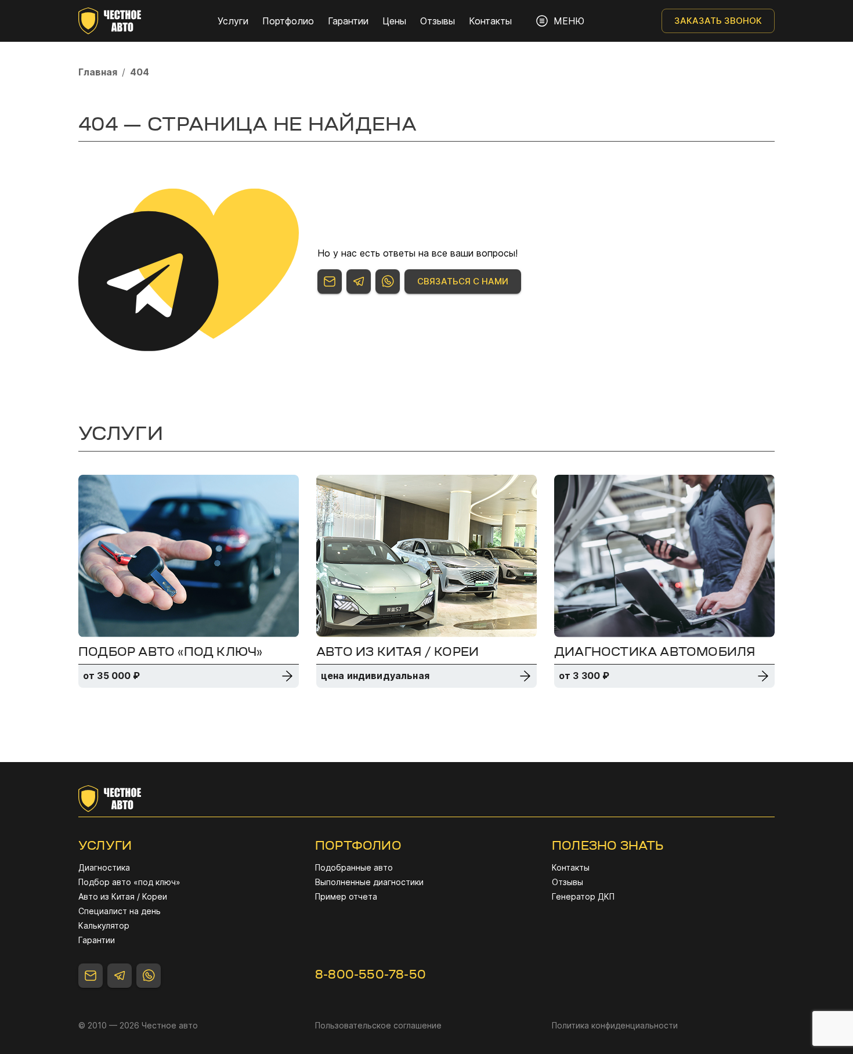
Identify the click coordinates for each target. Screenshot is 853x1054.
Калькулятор (103, 925)
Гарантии (348, 21)
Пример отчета (346, 896)
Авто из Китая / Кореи (122, 896)
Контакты (490, 21)
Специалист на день (119, 911)
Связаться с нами (462, 281)
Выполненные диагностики (369, 882)
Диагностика (104, 867)
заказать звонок (718, 20)
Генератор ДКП (583, 896)
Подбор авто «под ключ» (129, 882)
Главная (97, 72)
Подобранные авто (354, 867)
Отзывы (437, 21)
